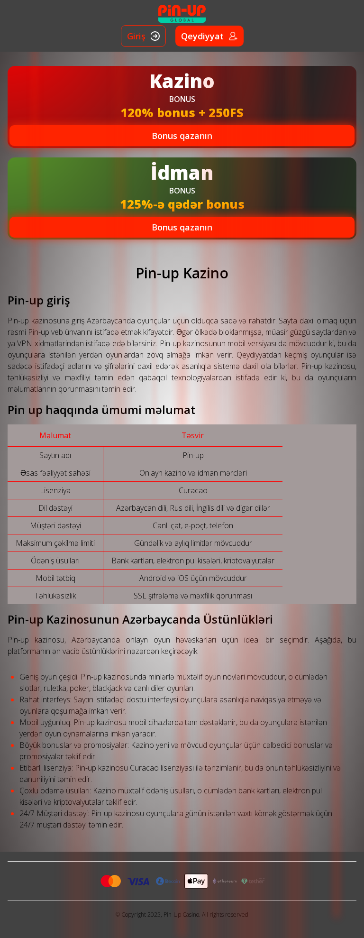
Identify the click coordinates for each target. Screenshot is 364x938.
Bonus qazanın (182, 135)
